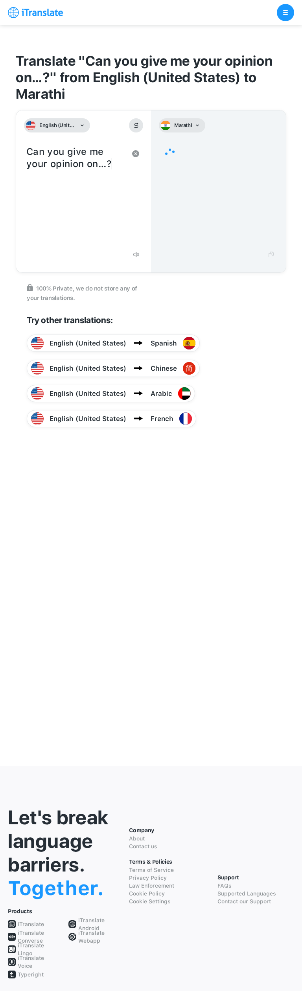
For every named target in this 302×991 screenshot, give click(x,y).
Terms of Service (151, 870)
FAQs (224, 886)
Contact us (143, 846)
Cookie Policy (147, 893)
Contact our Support (244, 901)
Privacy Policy (148, 878)
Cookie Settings (150, 901)
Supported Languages (246, 893)
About (137, 838)
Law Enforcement (151, 886)
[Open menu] (285, 12)
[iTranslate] (35, 12)
